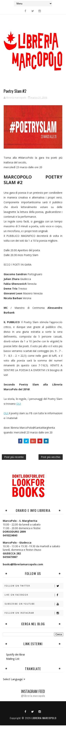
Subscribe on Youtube (20, 604)
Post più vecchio (50, 457)
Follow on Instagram (19, 613)
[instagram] (40, 11)
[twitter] (32, 11)
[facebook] (25, 11)
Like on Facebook (16, 595)
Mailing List (12, 658)
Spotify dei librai (15, 654)
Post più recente (14, 457)
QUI (18, 403)
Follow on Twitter (17, 585)
